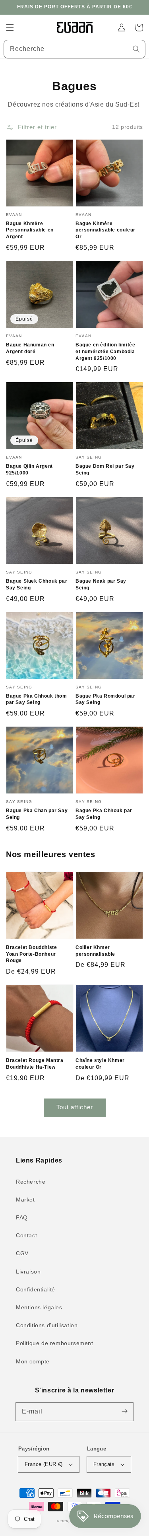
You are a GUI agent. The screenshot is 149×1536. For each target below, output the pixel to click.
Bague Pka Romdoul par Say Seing (105, 699)
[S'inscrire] (124, 1411)
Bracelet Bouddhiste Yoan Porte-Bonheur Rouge (31, 954)
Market (25, 1199)
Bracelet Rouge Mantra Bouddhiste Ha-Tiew (35, 1064)
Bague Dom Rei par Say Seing (105, 469)
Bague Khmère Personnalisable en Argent (30, 230)
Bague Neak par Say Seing (100, 584)
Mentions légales (39, 1307)
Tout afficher (74, 1107)
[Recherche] (136, 49)
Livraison (28, 1271)
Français (103, 1464)
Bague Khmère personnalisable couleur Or (105, 230)
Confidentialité (35, 1289)
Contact (26, 1235)
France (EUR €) (44, 1464)
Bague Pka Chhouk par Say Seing (103, 814)
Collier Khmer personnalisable (95, 951)
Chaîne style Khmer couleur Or (100, 1064)
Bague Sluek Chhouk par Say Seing (36, 584)
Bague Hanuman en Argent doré (30, 348)
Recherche (30, 1181)
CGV (22, 1253)
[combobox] (74, 49)
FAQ (22, 1217)
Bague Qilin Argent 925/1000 (29, 469)
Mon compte (33, 1361)
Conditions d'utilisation (46, 1325)
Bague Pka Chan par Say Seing (37, 814)
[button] (10, 27)
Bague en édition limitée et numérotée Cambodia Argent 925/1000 (105, 351)
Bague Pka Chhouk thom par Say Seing (36, 699)
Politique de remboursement (54, 1343)
